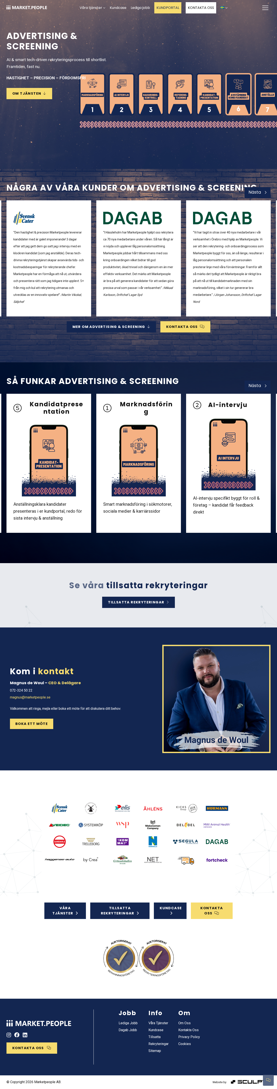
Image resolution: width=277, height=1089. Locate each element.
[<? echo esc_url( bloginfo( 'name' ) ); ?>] (38, 1021)
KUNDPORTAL (167, 7)
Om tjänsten (26, 93)
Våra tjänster (91, 7)
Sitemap (154, 1051)
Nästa (255, 192)
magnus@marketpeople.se (30, 697)
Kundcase (118, 7)
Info (155, 1013)
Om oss (184, 1023)
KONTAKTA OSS (201, 7)
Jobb (127, 1013)
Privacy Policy (189, 1037)
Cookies (184, 1044)
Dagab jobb (128, 1030)
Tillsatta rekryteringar (136, 602)
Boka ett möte (31, 723)
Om (184, 1013)
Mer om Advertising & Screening (108, 326)
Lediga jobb (140, 7)
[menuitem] (224, 8)
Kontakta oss (182, 326)
